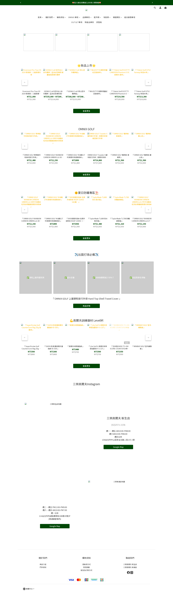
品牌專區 (86, 17)
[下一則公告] (152, 3)
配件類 (96, 17)
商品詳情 (86, 305)
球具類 (106, 17)
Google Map (118, 447)
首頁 (39, 17)
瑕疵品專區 (89, 22)
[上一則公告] (21, 3)
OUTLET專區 (76, 22)
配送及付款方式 (86, 570)
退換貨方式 (86, 564)
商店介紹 (43, 564)
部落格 (99, 22)
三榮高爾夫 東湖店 (130, 567)
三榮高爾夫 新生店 (130, 564)
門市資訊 (43, 567)
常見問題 (86, 567)
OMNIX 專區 (73, 17)
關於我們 (49, 17)
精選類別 (116, 17)
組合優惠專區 (129, 17)
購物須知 (60, 17)
